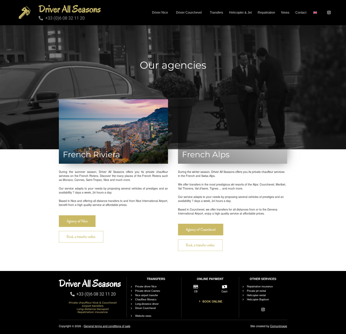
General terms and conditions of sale (107, 326)
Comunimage (278, 326)
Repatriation (266, 12)
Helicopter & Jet (240, 12)
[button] (161, 12)
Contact (300, 12)
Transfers (216, 12)
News (285, 12)
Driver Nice (160, 12)
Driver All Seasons (70, 9)
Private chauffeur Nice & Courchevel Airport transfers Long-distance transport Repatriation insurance (93, 307)
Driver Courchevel (189, 12)
